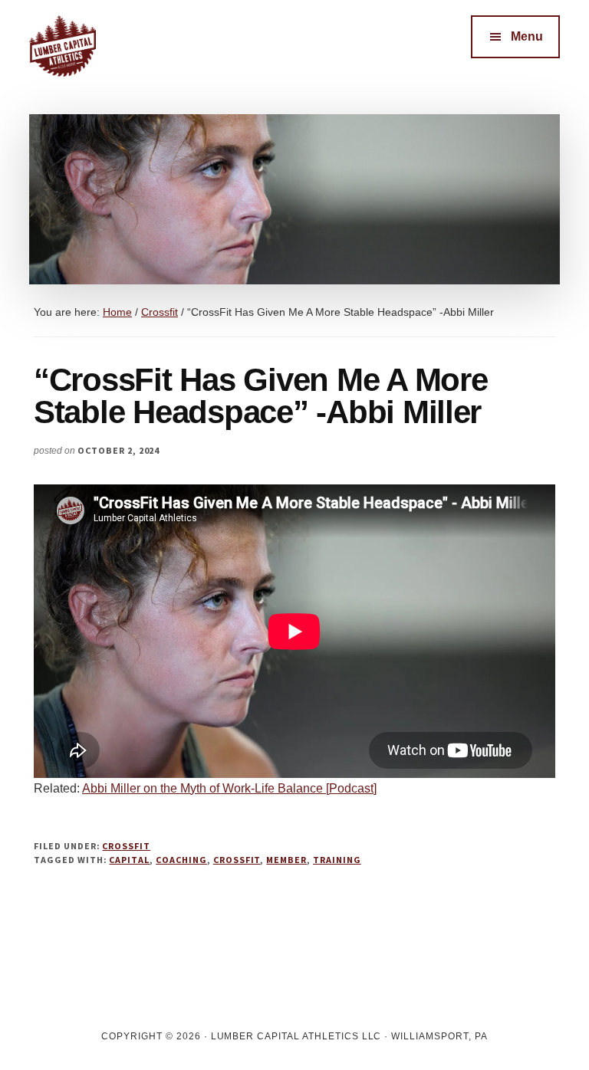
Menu (527, 36)
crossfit (237, 859)
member (286, 859)
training (337, 859)
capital (129, 859)
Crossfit (126, 846)
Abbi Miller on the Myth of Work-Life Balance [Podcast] (229, 788)
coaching (181, 859)
